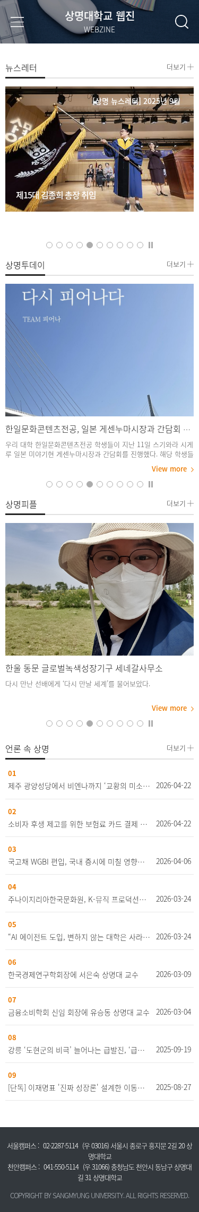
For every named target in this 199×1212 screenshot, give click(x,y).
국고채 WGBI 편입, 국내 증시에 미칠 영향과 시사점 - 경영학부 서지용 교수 (79, 861)
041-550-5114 (61, 1167)
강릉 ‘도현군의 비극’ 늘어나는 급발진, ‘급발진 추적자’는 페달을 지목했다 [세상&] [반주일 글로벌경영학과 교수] (79, 1049)
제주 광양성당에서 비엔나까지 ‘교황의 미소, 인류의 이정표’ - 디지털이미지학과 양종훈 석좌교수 (79, 785)
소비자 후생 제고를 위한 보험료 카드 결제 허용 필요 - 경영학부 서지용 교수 (79, 823)
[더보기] (99, 350)
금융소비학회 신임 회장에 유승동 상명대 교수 (79, 1012)
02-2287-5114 (60, 1145)
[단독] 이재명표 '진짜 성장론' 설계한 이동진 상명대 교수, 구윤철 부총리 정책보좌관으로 (79, 1087)
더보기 (176, 66)
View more (169, 469)
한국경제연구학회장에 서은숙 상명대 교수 (73, 974)
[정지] (151, 244)
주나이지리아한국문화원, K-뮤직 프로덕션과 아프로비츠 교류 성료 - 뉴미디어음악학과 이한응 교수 (79, 899)
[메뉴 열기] (17, 21)
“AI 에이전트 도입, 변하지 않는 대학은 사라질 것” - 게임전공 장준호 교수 (79, 936)
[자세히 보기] (99, 149)
